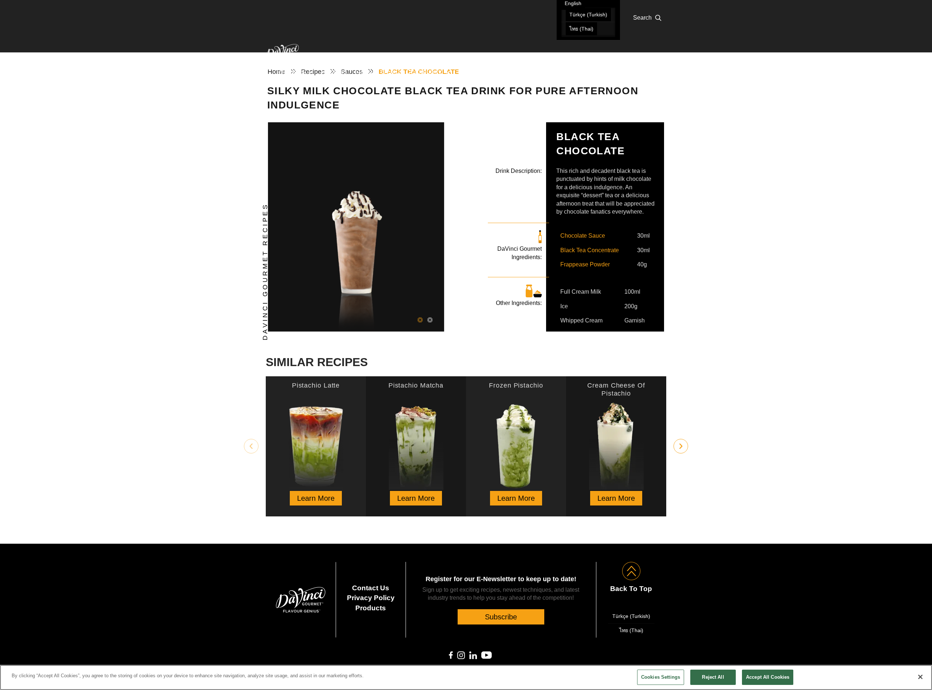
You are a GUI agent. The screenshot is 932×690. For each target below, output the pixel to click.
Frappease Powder (585, 264)
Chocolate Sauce (582, 236)
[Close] (920, 677)
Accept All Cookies (767, 677)
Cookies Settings (660, 677)
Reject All (713, 677)
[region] (466, 677)
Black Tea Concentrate (589, 250)
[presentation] (251, 446)
